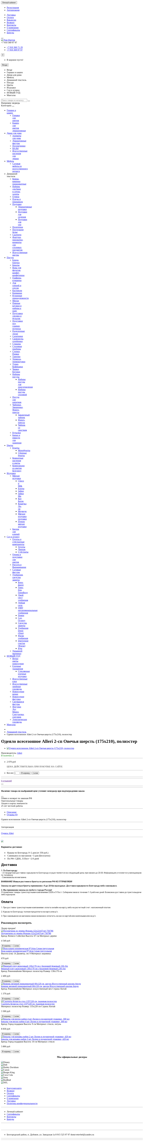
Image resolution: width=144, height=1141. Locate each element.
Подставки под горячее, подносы (17, 325)
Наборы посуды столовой (22, 392)
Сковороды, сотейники (18, 340)
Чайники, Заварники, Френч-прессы (17, 409)
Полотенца (17, 227)
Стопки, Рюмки (16, 352)
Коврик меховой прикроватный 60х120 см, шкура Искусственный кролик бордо (40, 986)
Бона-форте (21, 583)
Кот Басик (21, 499)
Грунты (21, 547)
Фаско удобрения (23, 637)
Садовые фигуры (16, 571)
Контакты (11, 25)
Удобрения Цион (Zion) (23, 630)
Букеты (15, 448)
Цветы (10, 445)
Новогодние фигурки (18, 697)
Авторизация (13, 10)
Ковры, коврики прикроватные (19, 181)
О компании (13, 27)
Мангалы (11, 724)
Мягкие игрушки (16, 477)
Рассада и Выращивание (19, 565)
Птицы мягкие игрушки (22, 524)
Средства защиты (22, 624)
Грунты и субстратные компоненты (18, 542)
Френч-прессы (21, 421)
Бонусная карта (14, 1088)
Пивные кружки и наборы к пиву (17, 307)
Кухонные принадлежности (20, 296)
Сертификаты (13, 30)
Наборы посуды (16, 375)
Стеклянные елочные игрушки (24, 674)
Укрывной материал (17, 652)
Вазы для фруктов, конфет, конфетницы (18, 271)
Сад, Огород (21, 619)
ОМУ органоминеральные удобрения (28, 610)
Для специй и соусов (16, 285)
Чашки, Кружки (16, 370)
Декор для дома (14, 133)
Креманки (17, 293)
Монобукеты (24, 450)
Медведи (22, 511)
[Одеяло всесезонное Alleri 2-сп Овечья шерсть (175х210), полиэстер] (40, 748)
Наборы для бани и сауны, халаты (16, 190)
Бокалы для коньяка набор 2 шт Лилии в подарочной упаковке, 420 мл (35, 1039)
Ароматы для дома (16, 137)
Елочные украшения (17, 667)
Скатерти (16, 235)
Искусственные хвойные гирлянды (19, 686)
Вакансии (11, 20)
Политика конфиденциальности (22, 1103)
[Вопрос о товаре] (2, 784)
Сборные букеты (22, 454)
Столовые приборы (17, 347)
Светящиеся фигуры (18, 703)
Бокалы (16, 265)
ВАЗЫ (15, 148)
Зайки (21, 491)
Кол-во (10, 773)
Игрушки (11, 473)
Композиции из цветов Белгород (18, 468)
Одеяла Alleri (7, 833)
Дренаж (21, 549)
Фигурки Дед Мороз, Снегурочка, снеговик (18, 712)
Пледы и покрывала (17, 200)
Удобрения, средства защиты (17, 577)
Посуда (10, 257)
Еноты (21, 488)
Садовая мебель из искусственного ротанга (20, 167)
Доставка (11, 15)
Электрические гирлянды (19, 720)
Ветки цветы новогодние (18, 661)
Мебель (10, 161)
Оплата (10, 17)
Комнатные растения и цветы (17, 460)
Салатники (17, 336)
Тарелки (16, 356)
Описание (11, 812)
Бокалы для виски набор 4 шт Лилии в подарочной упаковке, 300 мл (34, 1021)
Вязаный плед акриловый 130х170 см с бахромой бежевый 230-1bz (33, 968)
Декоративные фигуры (19, 142)
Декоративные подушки (25, 208)
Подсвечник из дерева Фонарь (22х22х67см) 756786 (26, 933)
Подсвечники (18, 146)
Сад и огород (13, 537)
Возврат (10, 22)
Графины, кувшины (17, 279)
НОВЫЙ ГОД (13, 656)
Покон (21, 615)
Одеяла (15, 196)
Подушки (17, 204)
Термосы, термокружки (18, 360)
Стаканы (16, 344)
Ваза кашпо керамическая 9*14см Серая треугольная (26, 951)
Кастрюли (17, 290)
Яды (20, 648)
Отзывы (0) (12, 814)
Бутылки (16, 432)
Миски (15, 300)
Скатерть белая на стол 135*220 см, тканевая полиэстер (28, 1004)
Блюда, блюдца (16, 261)
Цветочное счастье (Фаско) (23, 643)
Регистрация (13, 7)
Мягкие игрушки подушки (22, 516)
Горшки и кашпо (11, 111)
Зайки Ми (21, 494)
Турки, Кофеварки (17, 365)
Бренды (10, 32)
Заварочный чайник (24, 416)
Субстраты (23, 552)
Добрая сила (21, 604)
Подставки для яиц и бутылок (17, 316)
